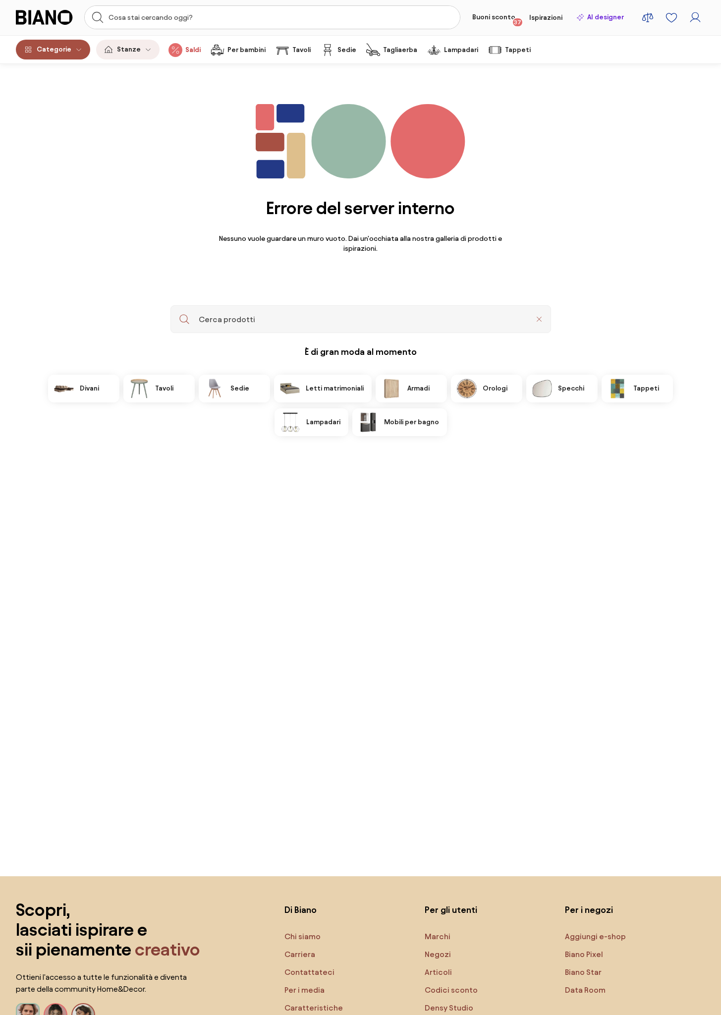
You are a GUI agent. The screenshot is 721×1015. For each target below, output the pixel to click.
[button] (539, 319)
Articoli (438, 972)
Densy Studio (449, 1008)
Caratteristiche (313, 1008)
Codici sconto (451, 990)
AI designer (605, 17)
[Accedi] (695, 17)
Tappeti (518, 50)
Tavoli (301, 50)
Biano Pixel (584, 954)
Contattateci (309, 972)
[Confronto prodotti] (648, 17)
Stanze (129, 49)
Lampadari (461, 50)
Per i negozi (589, 909)
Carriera (299, 954)
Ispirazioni (545, 17)
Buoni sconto (496, 19)
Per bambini (246, 50)
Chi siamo (302, 936)
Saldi (193, 50)
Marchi (437, 936)
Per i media (304, 990)
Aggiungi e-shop (595, 936)
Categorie (54, 49)
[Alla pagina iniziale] (47, 17)
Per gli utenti (451, 909)
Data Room (585, 990)
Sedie (346, 50)
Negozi (438, 954)
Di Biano (300, 909)
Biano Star (583, 972)
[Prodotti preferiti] (671, 17)
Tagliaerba (400, 50)
